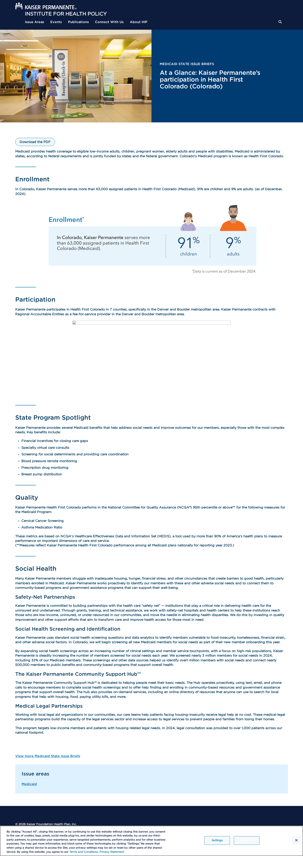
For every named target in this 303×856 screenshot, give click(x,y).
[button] (283, 22)
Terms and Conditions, (84, 851)
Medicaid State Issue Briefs (187, 64)
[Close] (296, 840)
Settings (217, 840)
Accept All (247, 840)
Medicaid (29, 784)
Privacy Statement (112, 851)
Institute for (66, 14)
